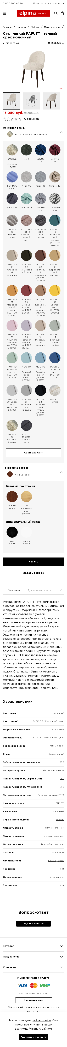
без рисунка (57, 729)
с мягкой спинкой (54, 828)
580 (62, 787)
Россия (60, 820)
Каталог (22, 27)
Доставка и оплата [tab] (39, 591)
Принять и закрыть (33, 1037)
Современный (56, 754)
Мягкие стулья (52, 27)
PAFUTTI (60, 803)
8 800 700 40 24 (13, 3)
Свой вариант (33, 453)
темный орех (57, 746)
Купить (33, 562)
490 (62, 779)
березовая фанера (53, 770)
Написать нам (33, 1000)
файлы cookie (41, 1020)
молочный (58, 713)
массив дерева (56, 861)
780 (62, 762)
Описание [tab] (14, 591)
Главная (8, 27)
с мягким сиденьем (54, 836)
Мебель (35, 27)
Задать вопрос (33, 573)
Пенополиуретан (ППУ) (51, 795)
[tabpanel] (33, 749)
